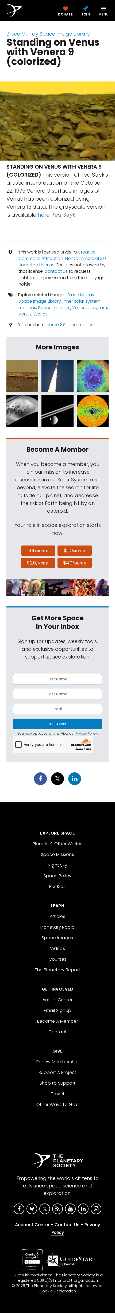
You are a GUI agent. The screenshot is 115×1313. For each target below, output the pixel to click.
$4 (38, 550)
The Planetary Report (57, 970)
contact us (56, 271)
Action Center (57, 1000)
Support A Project (57, 1072)
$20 (38, 562)
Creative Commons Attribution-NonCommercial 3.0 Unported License (62, 258)
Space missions (54, 308)
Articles (57, 916)
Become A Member (57, 1021)
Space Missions (57, 854)
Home (53, 325)
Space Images (78, 325)
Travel (57, 1094)
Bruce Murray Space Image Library (48, 33)
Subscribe (57, 724)
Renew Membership (57, 1062)
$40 (74, 562)
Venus (25, 314)
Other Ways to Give (57, 1104)
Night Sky (57, 865)
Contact (57, 1032)
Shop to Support (58, 1083)
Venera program (89, 308)
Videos (57, 948)
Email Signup (57, 1010)
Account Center (32, 1225)
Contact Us (67, 1225)
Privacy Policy (86, 733)
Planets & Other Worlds (58, 844)
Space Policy (58, 876)
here (43, 215)
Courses (58, 959)
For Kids (57, 886)
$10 (74, 550)
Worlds (40, 314)
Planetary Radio (57, 927)
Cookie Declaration (57, 1291)
